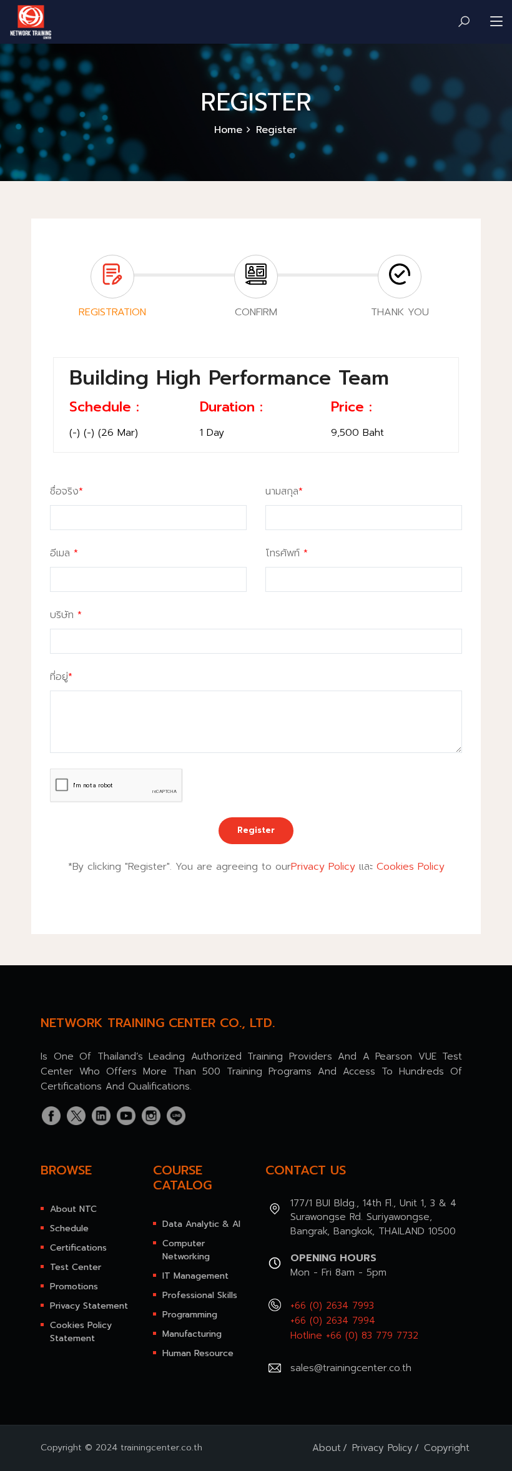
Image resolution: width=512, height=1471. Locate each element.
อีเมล (64, 553)
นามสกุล (284, 491)
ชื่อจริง (66, 491)
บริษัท (66, 615)
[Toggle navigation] (496, 21)
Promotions (74, 1286)
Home (228, 129)
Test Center (75, 1267)
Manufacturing (192, 1334)
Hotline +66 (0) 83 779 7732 (354, 1335)
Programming (189, 1314)
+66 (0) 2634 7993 (332, 1305)
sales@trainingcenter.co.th (350, 1368)
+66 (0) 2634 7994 (332, 1320)
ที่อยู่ (61, 676)
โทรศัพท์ (286, 553)
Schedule (69, 1228)
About (326, 1448)
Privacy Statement (89, 1305)
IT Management (195, 1275)
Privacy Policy (323, 866)
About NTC (73, 1209)
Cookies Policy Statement (81, 1332)
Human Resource (198, 1353)
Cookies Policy (411, 866)
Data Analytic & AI (201, 1224)
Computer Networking (186, 1250)
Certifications (78, 1247)
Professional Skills (199, 1295)
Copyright (447, 1448)
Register (256, 830)
